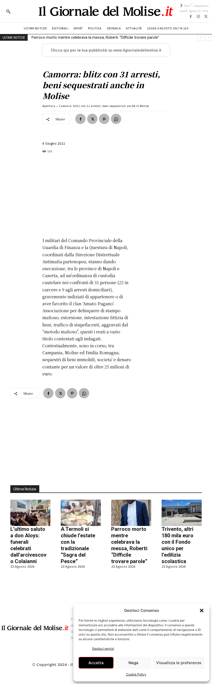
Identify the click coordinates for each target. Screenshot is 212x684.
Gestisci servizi (103, 648)
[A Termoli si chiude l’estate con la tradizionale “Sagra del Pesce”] (81, 513)
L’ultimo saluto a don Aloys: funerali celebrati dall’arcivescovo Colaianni (28, 545)
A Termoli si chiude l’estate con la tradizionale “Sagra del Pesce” (78, 545)
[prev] (200, 37)
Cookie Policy (136, 674)
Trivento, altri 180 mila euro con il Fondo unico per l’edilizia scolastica (91, 37)
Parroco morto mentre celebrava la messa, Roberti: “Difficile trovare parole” (129, 545)
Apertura (48, 106)
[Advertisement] (86, 195)
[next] (209, 37)
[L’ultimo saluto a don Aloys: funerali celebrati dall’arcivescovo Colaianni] (30, 513)
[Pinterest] (104, 119)
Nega (133, 662)
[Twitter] (205, 16)
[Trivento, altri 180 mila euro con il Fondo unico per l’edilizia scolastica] (182, 513)
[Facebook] (190, 16)
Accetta (96, 662)
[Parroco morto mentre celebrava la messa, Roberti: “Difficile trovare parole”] (131, 513)
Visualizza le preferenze (178, 662)
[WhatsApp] (116, 119)
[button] (201, 610)
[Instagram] (198, 16)
